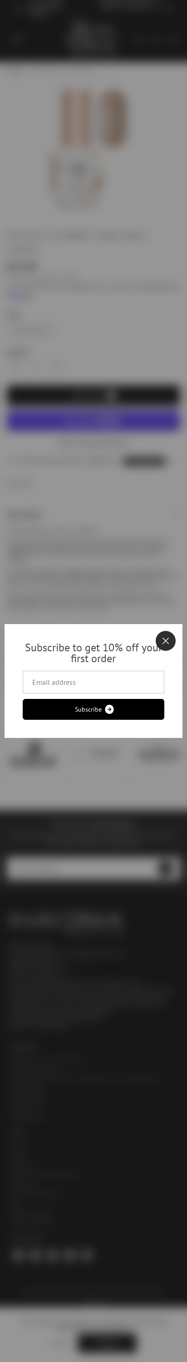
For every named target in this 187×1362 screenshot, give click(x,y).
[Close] (166, 641)
